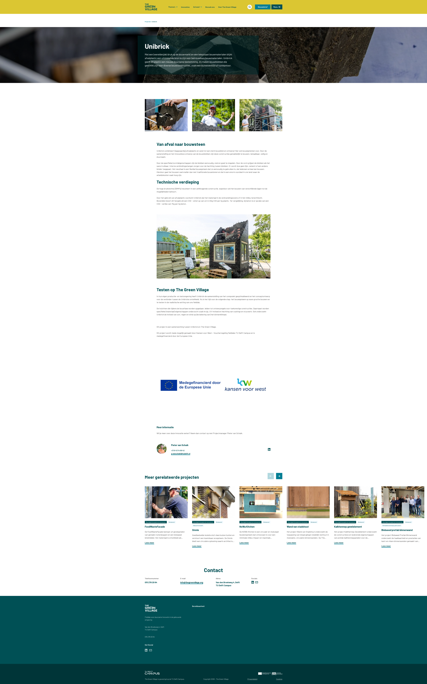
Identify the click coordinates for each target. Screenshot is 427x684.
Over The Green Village (227, 7)
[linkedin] (269, 449)
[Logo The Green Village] (151, 7)
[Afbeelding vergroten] (166, 115)
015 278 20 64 (150, 637)
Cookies (279, 679)
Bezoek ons (210, 7)
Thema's (171, 7)
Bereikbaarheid (198, 606)
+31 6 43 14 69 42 (178, 450)
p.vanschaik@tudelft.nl (180, 453)
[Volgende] (279, 476)
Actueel (196, 7)
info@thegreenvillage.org (191, 582)
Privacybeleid (252, 679)
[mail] (256, 582)
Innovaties (185, 7)
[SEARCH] (249, 7)
